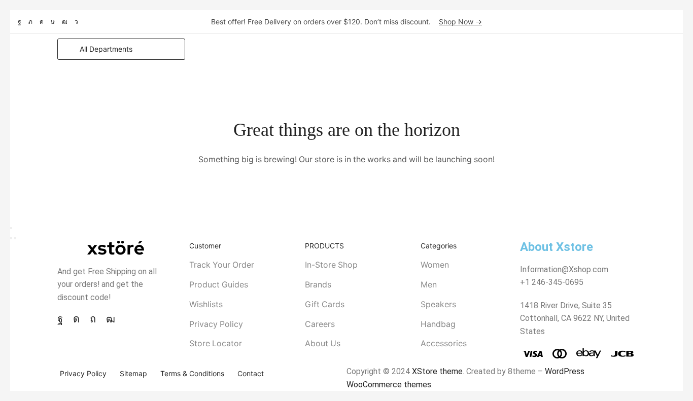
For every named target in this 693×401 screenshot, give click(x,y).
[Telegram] (76, 22)
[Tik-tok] (53, 22)
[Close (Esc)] (11, 228)
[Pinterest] (93, 319)
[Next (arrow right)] (15, 238)
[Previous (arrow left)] (11, 238)
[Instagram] (42, 22)
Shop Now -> (460, 21)
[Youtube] (64, 22)
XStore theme (437, 371)
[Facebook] (19, 22)
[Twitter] (30, 22)
